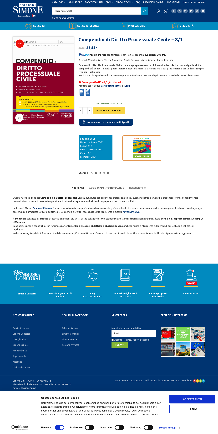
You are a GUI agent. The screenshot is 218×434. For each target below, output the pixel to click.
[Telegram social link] (202, 11)
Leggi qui (144, 339)
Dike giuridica (19, 339)
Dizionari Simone (21, 367)
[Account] (159, 11)
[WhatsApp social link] (104, 173)
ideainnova (30, 388)
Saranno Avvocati (70, 345)
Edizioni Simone (21, 328)
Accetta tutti (192, 399)
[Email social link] (96, 173)
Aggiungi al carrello (109, 110)
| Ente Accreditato (183, 380)
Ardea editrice (20, 350)
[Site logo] (28, 13)
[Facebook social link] (173, 11)
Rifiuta (192, 408)
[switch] (89, 427)
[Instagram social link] (185, 11)
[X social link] (179, 11)
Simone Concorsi (27, 293)
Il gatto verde (19, 356)
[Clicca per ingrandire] (19, 118)
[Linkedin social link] (191, 11)
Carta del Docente (111, 86)
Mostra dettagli (167, 427)
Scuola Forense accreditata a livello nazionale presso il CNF (144, 380)
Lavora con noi (191, 293)
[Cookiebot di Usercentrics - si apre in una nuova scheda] (19, 427)
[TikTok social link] (197, 11)
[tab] (78, 186)
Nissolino (17, 362)
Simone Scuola (20, 345)
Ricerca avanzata (63, 18)
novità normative (131, 212)
